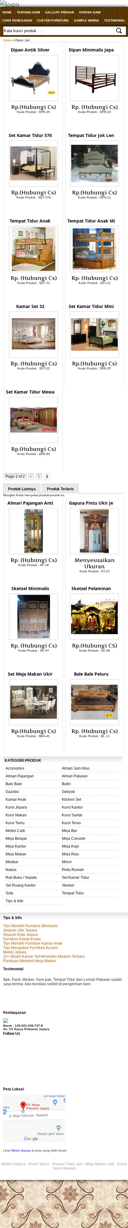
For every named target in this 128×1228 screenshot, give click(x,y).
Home (7, 12)
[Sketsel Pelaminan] (94, 638)
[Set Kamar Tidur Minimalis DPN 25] (94, 356)
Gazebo (12, 792)
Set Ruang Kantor (21, 885)
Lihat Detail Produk (38, 122)
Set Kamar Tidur (75, 877)
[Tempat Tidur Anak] (33, 271)
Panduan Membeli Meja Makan (29, 961)
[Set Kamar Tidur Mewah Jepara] (33, 442)
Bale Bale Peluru (91, 674)
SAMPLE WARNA (86, 20)
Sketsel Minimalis (30, 588)
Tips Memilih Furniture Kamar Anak (32, 943)
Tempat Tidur (73, 893)
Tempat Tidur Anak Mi (91, 221)
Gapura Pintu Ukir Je (91, 503)
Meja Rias (70, 854)
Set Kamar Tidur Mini (91, 306)
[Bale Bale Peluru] (94, 724)
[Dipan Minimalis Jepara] (94, 100)
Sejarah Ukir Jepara (20, 930)
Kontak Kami (90, 12)
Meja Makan (16, 854)
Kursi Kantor (72, 807)
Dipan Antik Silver (30, 50)
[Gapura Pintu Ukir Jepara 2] (94, 553)
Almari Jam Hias (75, 768)
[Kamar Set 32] (33, 356)
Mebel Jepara (14, 952)
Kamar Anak (16, 799)
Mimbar (12, 862)
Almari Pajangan (20, 776)
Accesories (15, 768)
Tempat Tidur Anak (30, 221)
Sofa (9, 893)
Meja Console (73, 838)
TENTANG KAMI (28, 12)
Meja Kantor (16, 846)
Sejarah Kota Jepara (20, 934)
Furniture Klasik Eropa (22, 939)
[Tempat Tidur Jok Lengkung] (94, 185)
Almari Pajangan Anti (30, 503)
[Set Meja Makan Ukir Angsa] (33, 724)
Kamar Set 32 (30, 306)
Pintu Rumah (73, 870)
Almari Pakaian (75, 776)
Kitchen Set (71, 799)
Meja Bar (69, 831)
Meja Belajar (16, 838)
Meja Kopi (70, 846)
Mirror (67, 862)
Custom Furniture (53, 20)
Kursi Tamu (15, 823)
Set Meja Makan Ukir (30, 674)
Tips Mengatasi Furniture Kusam (30, 948)
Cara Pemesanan (17, 20)
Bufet (66, 784)
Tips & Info (14, 901)
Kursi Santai (72, 815)
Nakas (11, 870)
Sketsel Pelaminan (91, 588)
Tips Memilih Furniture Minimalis (30, 926)
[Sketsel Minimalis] (33, 638)
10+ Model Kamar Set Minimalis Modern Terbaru (44, 956)
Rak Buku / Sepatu (21, 877)
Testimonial (114, 20)
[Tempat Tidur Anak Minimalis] (94, 271)
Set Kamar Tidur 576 (30, 135)
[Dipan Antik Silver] (33, 100)
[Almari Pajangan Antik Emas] (33, 553)
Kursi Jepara (16, 807)
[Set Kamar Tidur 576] (33, 185)
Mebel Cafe (15, 831)
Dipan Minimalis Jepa (91, 50)
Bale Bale (14, 784)
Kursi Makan (16, 815)
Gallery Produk (59, 12)
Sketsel (68, 885)
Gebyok (68, 792)
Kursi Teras (71, 823)
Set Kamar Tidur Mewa (30, 392)
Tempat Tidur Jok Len (91, 135)
